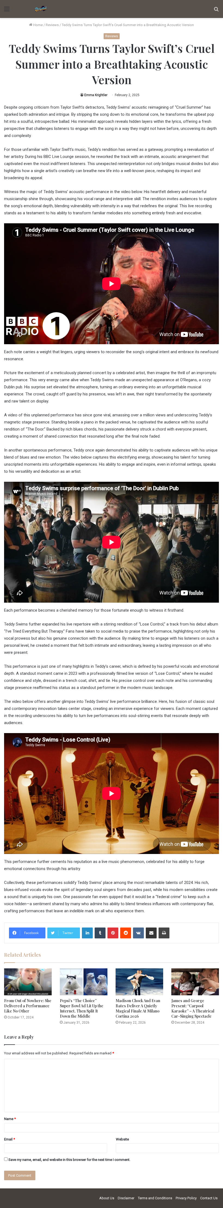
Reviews (52, 25)
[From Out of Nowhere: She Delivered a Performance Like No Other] (28, 981)
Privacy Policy (186, 1198)
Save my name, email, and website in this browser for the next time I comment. (69, 1160)
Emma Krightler (95, 95)
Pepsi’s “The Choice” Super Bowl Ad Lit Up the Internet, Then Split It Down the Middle (81, 1008)
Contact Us (209, 1198)
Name (10, 1119)
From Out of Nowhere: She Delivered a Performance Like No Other (27, 1006)
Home (37, 25)
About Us (106, 1198)
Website (122, 1139)
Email (9, 1139)
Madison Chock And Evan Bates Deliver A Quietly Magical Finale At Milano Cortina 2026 (138, 1008)
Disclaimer (126, 1198)
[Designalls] (41, 9)
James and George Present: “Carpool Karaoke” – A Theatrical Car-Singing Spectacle (192, 1008)
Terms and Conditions (155, 1198)
